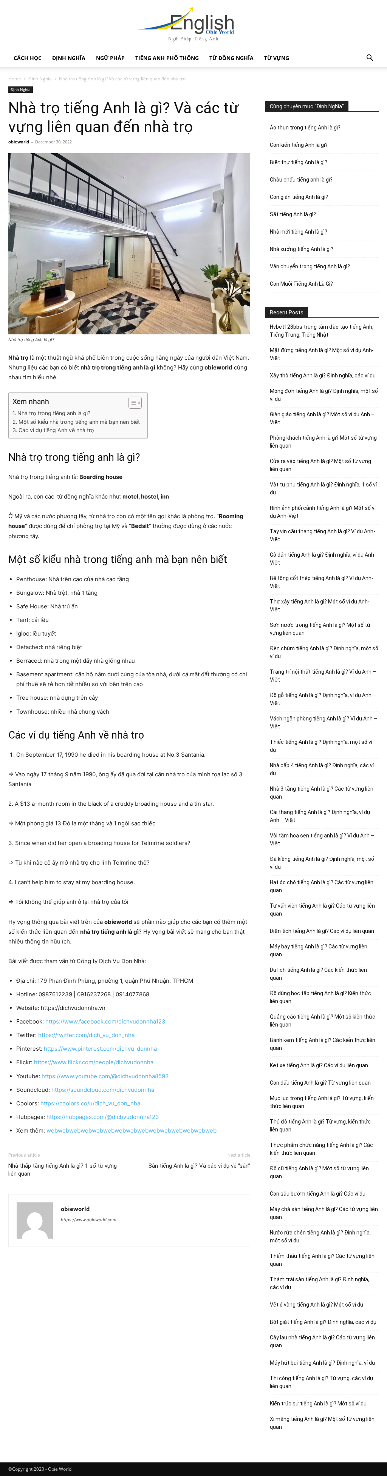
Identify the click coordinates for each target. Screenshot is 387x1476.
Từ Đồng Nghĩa (231, 58)
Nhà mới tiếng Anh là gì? (298, 232)
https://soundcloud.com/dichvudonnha (102, 1089)
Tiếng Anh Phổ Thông (167, 58)
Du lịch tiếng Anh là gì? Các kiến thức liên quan (318, 974)
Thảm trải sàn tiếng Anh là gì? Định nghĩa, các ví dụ (319, 1283)
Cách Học (28, 58)
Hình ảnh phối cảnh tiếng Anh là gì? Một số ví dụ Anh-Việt (323, 512)
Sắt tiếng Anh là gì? (293, 214)
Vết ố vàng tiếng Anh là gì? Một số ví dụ (316, 1305)
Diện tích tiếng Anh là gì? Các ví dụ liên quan (322, 931)
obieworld (18, 142)
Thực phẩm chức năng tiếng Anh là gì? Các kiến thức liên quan (321, 1149)
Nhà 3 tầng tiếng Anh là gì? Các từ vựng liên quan (321, 793)
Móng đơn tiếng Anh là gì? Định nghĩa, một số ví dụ (324, 395)
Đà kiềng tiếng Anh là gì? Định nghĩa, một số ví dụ (322, 863)
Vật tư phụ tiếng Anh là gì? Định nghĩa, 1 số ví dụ (323, 489)
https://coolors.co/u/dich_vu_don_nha (90, 1103)
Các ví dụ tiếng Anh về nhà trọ (56, 430)
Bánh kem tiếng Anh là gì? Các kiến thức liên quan (322, 1044)
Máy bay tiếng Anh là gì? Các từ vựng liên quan (318, 950)
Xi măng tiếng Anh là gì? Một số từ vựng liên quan (322, 1423)
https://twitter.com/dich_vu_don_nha (86, 1035)
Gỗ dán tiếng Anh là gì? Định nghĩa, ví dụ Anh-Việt (323, 559)
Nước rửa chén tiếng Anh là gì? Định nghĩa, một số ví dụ (320, 1237)
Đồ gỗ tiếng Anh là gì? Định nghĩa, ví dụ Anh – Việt (323, 699)
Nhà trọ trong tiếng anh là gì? (53, 413)
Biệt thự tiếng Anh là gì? (298, 162)
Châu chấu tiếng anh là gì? (301, 180)
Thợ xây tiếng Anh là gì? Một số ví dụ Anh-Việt (320, 606)
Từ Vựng (276, 58)
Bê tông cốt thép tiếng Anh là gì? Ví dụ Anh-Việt (321, 582)
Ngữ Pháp (110, 58)
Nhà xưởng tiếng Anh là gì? (301, 249)
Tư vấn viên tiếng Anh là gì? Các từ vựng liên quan (322, 910)
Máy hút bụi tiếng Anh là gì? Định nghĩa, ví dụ (322, 1363)
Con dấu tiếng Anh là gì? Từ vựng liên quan (320, 1083)
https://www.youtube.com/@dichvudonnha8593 (105, 1076)
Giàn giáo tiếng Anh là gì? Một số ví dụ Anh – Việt (322, 418)
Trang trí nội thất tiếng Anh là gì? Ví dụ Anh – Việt (323, 676)
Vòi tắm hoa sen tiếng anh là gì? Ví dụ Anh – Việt (322, 840)
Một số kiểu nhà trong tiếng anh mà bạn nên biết (79, 422)
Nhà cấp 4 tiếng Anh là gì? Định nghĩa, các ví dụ (322, 769)
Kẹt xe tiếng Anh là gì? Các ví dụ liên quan (319, 1065)
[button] (370, 58)
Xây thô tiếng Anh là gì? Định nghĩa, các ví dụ (323, 375)
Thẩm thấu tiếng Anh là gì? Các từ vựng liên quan (322, 1260)
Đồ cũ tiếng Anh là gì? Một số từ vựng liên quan (319, 1172)
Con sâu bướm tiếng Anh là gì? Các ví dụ (317, 1194)
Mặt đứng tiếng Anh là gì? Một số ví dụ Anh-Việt (322, 354)
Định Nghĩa (68, 58)
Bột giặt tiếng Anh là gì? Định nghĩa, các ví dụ (323, 1322)
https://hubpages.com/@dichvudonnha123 (102, 1116)
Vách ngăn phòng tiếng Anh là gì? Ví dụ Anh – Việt (323, 723)
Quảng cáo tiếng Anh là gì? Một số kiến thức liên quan (322, 1021)
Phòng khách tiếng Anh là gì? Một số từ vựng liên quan (323, 442)
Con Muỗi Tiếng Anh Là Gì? (301, 284)
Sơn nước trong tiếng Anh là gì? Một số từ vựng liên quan (320, 629)
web (52, 1130)
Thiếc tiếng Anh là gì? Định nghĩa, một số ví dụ (321, 746)
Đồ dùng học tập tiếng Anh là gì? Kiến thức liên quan (320, 997)
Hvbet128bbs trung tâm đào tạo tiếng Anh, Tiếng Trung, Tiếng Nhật (321, 331)
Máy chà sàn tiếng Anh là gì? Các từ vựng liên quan (324, 1213)
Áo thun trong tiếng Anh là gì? (305, 128)
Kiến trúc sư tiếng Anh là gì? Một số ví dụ (318, 1404)
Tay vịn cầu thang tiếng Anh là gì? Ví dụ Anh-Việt (322, 535)
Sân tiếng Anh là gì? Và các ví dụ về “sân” (199, 1165)
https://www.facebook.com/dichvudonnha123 (105, 1021)
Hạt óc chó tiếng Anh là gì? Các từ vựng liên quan (321, 886)
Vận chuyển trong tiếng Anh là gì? (310, 266)
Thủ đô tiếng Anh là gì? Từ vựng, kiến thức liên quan (320, 1126)
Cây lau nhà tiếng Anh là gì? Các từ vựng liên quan (322, 1341)
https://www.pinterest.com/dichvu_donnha (100, 1048)
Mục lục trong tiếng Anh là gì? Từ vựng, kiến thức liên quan (322, 1102)
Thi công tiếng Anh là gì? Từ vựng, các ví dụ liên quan (321, 1382)
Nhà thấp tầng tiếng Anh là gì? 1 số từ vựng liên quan (62, 1169)
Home (14, 78)
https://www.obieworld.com (88, 1219)
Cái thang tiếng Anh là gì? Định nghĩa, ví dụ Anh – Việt (320, 816)
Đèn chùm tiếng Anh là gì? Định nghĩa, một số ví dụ (324, 652)
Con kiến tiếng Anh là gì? (299, 145)
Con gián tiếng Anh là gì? (299, 197)
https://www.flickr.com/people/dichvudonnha (93, 1062)
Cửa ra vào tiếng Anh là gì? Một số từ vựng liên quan (320, 465)
